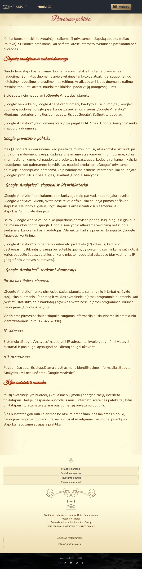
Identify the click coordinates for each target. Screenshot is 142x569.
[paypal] (71, 563)
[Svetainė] (77, 563)
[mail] (59, 563)
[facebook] (83, 563)
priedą (94, 220)
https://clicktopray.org (69, 544)
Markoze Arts (65, 558)
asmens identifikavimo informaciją (90, 367)
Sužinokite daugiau (107, 114)
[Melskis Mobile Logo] (15, 6)
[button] (27, 138)
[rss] (65, 563)
